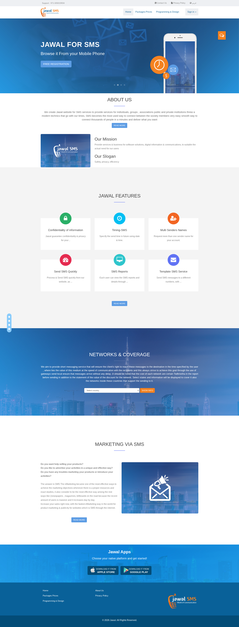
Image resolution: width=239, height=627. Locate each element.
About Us (99, 590)
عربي (193, 3)
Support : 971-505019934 (53, 3)
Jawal (113, 620)
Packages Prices (50, 595)
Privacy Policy (179, 3)
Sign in (191, 12)
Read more (119, 125)
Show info (147, 390)
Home (45, 590)
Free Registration (56, 64)
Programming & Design (53, 601)
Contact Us (161, 3)
